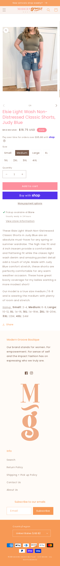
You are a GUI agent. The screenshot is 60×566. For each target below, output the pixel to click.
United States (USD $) (28, 533)
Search (11, 459)
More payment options (30, 203)
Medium (22, 153)
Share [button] (10, 324)
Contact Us (14, 482)
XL (46, 153)
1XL (6, 160)
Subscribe (43, 510)
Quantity (7, 167)
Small (8, 153)
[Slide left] (3, 105)
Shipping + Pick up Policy (22, 475)
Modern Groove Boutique (24, 557)
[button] (4, 10)
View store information (20, 221)
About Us (12, 489)
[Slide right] (56, 105)
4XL (34, 160)
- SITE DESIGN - (42, 557)
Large (36, 153)
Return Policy (15, 467)
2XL (15, 160)
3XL (25, 160)
